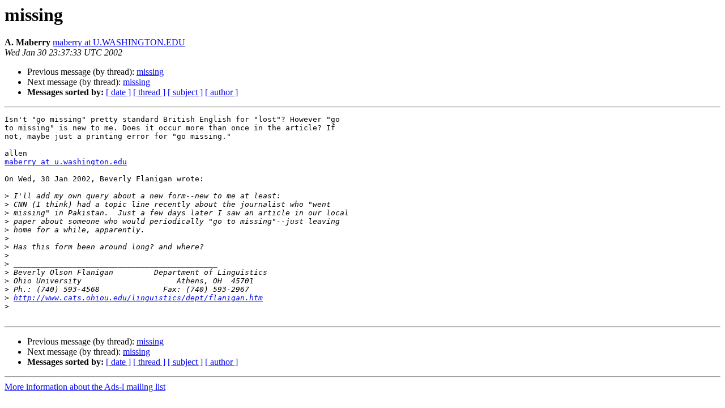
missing (150, 71)
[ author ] (221, 92)
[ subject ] (185, 92)
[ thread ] (149, 92)
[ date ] (118, 92)
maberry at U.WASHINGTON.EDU (119, 42)
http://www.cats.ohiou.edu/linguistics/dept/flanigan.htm (138, 298)
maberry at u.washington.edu (66, 162)
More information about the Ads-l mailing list (85, 387)
